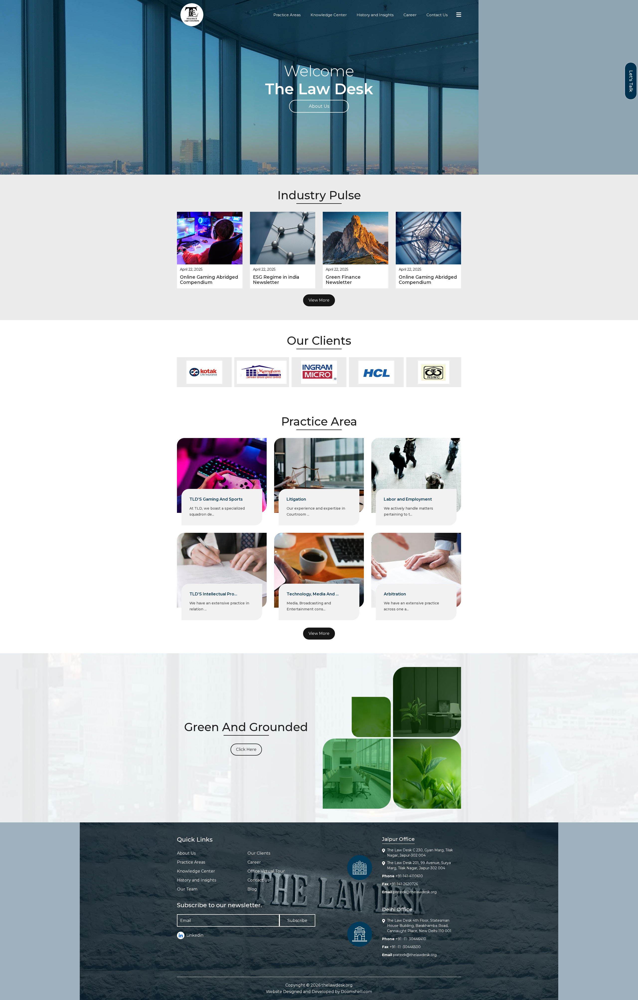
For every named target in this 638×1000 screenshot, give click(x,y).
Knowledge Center (329, 14)
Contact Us (437, 14)
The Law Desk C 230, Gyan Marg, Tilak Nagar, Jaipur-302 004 (420, 853)
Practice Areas (287, 14)
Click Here (246, 749)
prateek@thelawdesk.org (415, 892)
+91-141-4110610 (409, 876)
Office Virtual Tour (266, 871)
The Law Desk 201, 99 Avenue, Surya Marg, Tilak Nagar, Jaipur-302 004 (419, 865)
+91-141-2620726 (404, 884)
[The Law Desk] (192, 14)
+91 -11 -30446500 (405, 947)
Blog (252, 889)
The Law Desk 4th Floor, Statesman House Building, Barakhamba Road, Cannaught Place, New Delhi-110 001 (419, 925)
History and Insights (375, 14)
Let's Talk (631, 81)
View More (319, 300)
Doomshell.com (356, 991)
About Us (319, 106)
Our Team (187, 889)
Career (409, 14)
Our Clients (258, 853)
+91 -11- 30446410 (411, 939)
